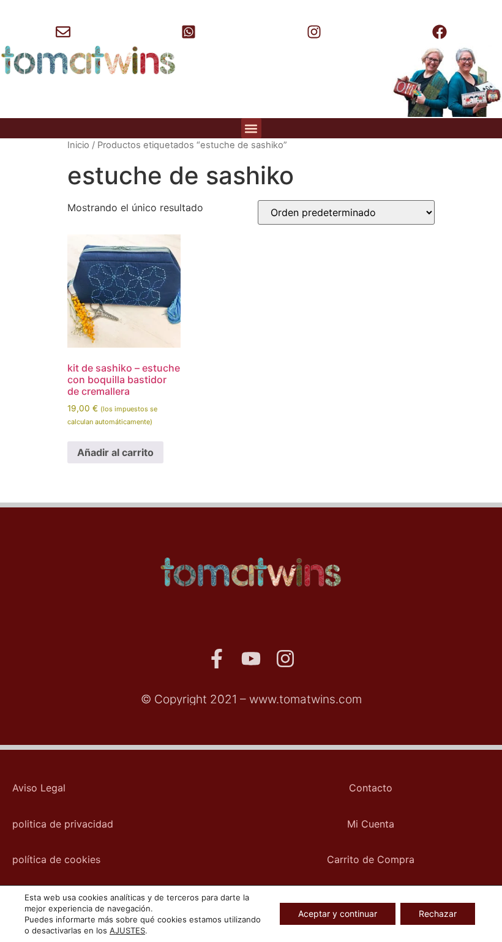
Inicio (78, 145)
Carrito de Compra (370, 859)
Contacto (370, 788)
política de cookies (56, 859)
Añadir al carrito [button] (115, 452)
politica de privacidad (62, 824)
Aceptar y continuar (337, 913)
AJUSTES (127, 930)
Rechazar (438, 913)
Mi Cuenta (370, 824)
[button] (251, 128)
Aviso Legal (39, 788)
